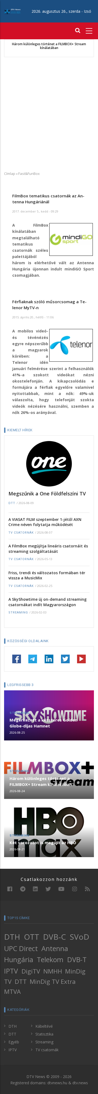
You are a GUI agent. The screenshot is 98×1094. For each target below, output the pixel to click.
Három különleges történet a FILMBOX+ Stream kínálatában (49, 46)
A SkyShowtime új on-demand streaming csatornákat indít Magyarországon (47, 602)
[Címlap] (12, 11)
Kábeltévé (44, 1026)
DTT (11, 503)
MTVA (12, 991)
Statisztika (44, 1034)
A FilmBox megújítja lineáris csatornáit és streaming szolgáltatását (48, 548)
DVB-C (54, 937)
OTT (31, 937)
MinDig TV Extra (53, 981)
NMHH (52, 971)
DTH (12, 937)
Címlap (9, 173)
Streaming (18, 612)
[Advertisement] (49, 114)
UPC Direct (21, 948)
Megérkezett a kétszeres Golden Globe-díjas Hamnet (43, 723)
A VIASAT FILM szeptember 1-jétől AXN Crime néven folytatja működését (44, 522)
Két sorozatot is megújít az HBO (43, 842)
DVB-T (77, 959)
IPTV (11, 970)
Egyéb (13, 1041)
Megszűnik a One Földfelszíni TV (47, 493)
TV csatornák (21, 532)
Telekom (50, 959)
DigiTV (31, 971)
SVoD (79, 937)
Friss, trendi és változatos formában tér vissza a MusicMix (46, 575)
